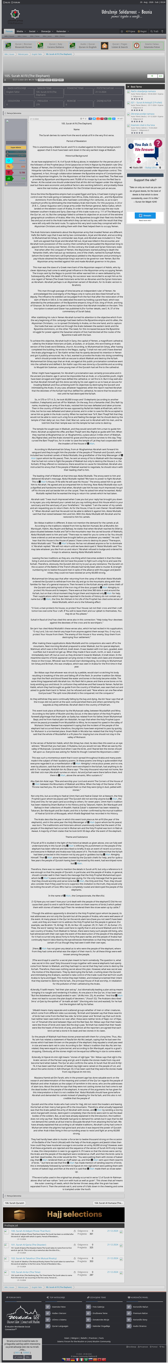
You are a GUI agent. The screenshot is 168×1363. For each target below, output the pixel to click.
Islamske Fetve (58, 1306)
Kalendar (61, 31)
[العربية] (86, 1359)
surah (55, 80)
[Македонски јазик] (95, 1359)
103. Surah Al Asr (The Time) (25, 1272)
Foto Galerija (98, 1306)
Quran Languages (60, 1326)
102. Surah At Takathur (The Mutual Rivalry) (34, 1258)
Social (32, 31)
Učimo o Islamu (59, 1319)
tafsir (61, 80)
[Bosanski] (64, 1359)
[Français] (77, 1359)
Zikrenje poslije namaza (142, 113)
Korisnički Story (140, 1319)
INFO (17, 1352)
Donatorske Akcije (100, 1319)
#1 (119, 118)
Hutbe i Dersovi (59, 1313)
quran (48, 80)
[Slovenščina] (90, 1359)
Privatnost (143, 1347)
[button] (25, 31)
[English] (68, 1359)
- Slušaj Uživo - (151, 167)
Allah (92, 443)
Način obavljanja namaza (143, 91)
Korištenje (132, 1347)
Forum (9, 31)
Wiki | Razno (60, 36)
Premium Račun (140, 1313)
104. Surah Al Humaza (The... (108, 1203)
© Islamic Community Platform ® (84, 1356)
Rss (162, 1347)
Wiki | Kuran (9, 36)
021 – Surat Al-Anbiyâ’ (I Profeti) (146, 102)
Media (20, 31)
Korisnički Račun (140, 1306)
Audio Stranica (139, 1326)
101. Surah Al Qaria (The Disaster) (28, 1244)
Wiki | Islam (22, 36)
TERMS (26, 1352)
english (41, 80)
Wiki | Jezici (47, 36)
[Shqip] (99, 1359)
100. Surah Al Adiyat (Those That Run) (30, 1230)
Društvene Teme (99, 1313)
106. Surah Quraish (14, 1203)
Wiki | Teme (34, 36)
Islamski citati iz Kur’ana (143, 125)
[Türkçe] (104, 1359)
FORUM (16, 2)
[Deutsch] (73, 1359)
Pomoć (155, 1347)
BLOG (7, 2)
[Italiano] (82, 1359)
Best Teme (136, 86)
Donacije (46, 31)
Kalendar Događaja (101, 1326)
